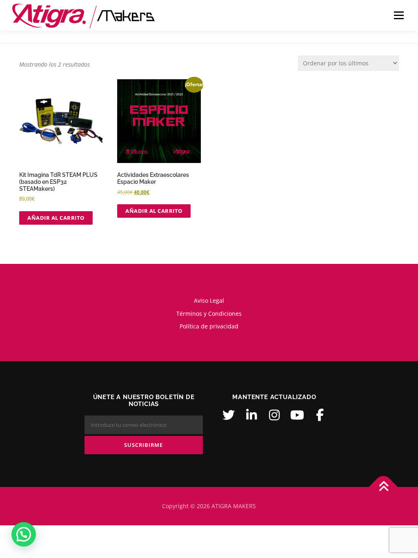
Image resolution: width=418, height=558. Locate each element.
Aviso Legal (209, 300)
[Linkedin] (251, 415)
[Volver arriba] (383, 487)
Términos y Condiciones (209, 313)
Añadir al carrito (55, 217)
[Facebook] (320, 415)
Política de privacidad (209, 326)
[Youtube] (297, 415)
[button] (23, 534)
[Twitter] (228, 415)
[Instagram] (274, 415)
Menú (398, 15)
